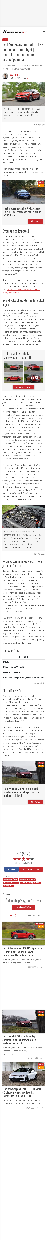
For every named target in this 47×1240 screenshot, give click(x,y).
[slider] (23, 858)
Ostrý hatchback (34, 883)
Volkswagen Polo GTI (27, 880)
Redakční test (8, 886)
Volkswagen (8, 880)
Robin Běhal (15, 74)
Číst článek (35, 221)
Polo (16, 880)
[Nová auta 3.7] (23, 933)
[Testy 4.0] (23, 192)
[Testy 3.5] (23, 1074)
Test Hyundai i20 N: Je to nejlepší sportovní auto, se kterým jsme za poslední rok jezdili (21, 792)
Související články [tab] (12, 915)
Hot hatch (23, 883)
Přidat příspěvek (25, 907)
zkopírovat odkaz (32, 869)
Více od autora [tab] (34, 915)
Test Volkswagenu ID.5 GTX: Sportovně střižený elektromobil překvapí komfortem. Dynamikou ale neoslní (22, 951)
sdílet (12, 869)
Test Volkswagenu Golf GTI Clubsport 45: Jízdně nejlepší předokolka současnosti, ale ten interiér (21, 1092)
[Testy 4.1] (23, 772)
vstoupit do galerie (23, 387)
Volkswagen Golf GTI (11, 883)
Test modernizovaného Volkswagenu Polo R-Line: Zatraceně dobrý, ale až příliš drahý (22, 211)
